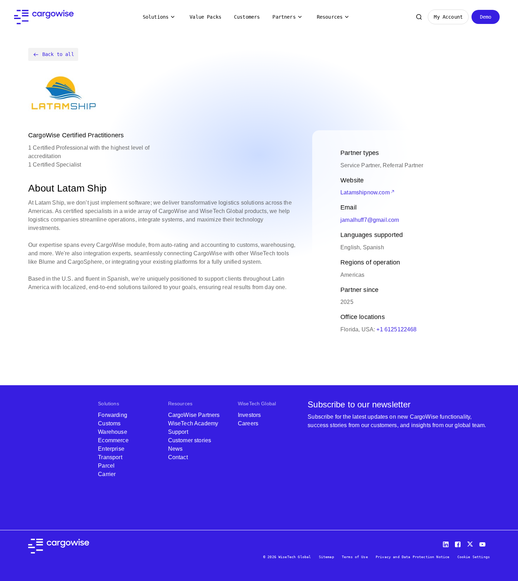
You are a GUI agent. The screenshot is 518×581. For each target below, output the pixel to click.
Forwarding (112, 415)
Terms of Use (355, 557)
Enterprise (111, 449)
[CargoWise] (44, 17)
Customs (109, 423)
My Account (448, 17)
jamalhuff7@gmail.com (369, 220)
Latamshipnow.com (365, 192)
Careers (248, 423)
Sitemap (326, 557)
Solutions (155, 17)
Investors (249, 415)
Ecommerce (113, 440)
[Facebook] (459, 543)
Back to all (58, 54)
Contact (178, 457)
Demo (486, 17)
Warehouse (112, 432)
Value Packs (205, 17)
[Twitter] (470, 543)
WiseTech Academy (193, 423)
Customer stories (189, 440)
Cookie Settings (473, 557)
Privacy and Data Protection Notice (412, 557)
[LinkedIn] (447, 543)
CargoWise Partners (194, 415)
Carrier (107, 474)
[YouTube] (484, 543)
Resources (330, 17)
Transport (110, 457)
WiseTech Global (257, 403)
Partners (283, 17)
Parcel (106, 466)
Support (178, 432)
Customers (247, 17)
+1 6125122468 (396, 329)
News (175, 449)
